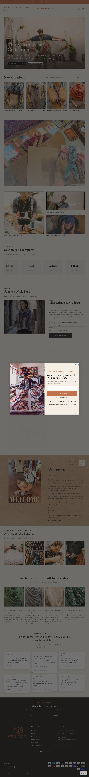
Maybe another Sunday (62, 397)
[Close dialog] (77, 364)
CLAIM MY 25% (62, 393)
